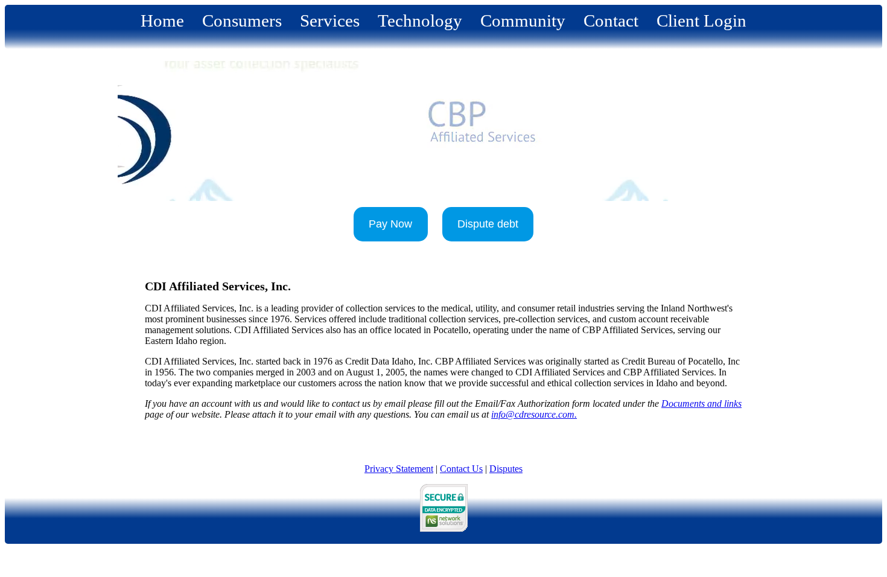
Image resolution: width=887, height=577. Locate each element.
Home (162, 20)
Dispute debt (487, 224)
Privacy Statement (398, 469)
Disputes (506, 469)
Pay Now (390, 224)
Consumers (242, 20)
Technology (420, 20)
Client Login (701, 20)
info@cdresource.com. (534, 414)
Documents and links (701, 403)
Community (522, 20)
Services (330, 20)
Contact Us (461, 469)
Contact (610, 20)
